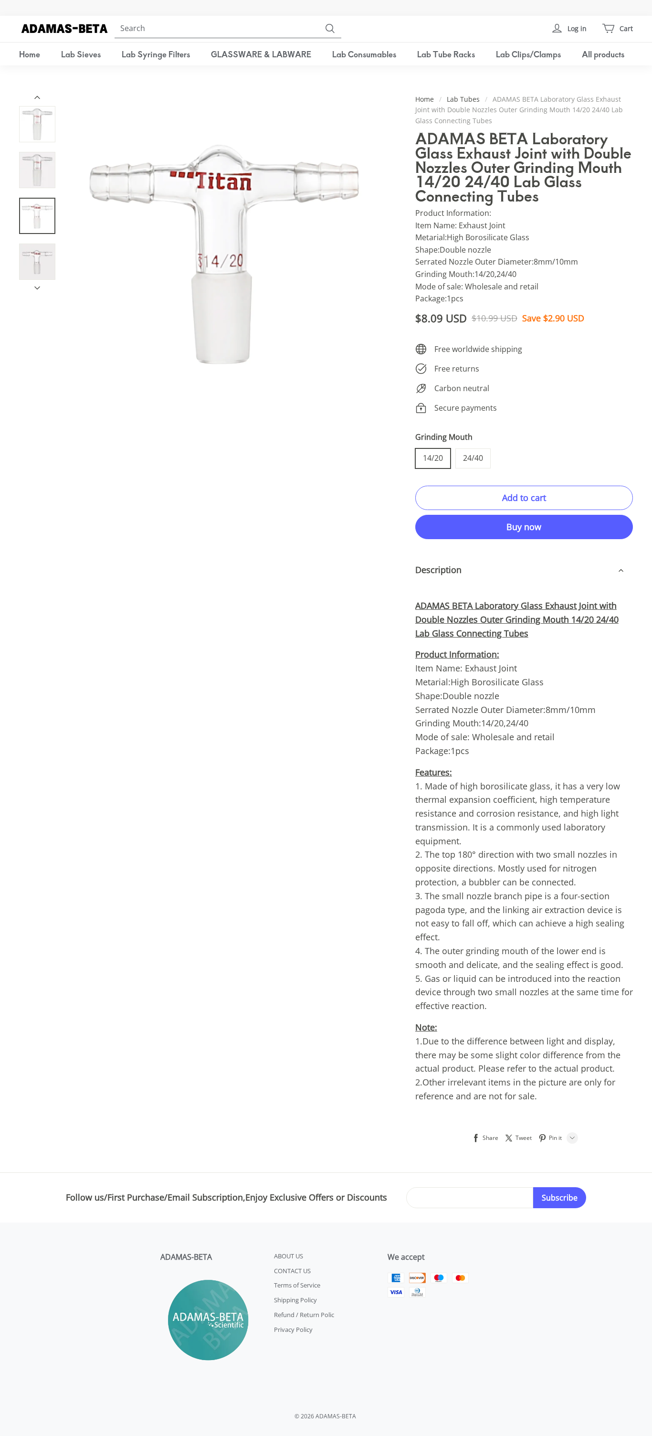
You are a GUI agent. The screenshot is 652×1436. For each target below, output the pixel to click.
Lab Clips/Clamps (528, 54)
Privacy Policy (293, 1329)
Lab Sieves (81, 54)
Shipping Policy (295, 1300)
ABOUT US (288, 1256)
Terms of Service (297, 1285)
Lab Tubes (463, 99)
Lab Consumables (364, 54)
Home (29, 54)
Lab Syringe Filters (156, 54)
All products (603, 54)
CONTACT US (292, 1270)
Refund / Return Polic (304, 1314)
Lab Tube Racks (446, 54)
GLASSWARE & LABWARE (261, 54)
